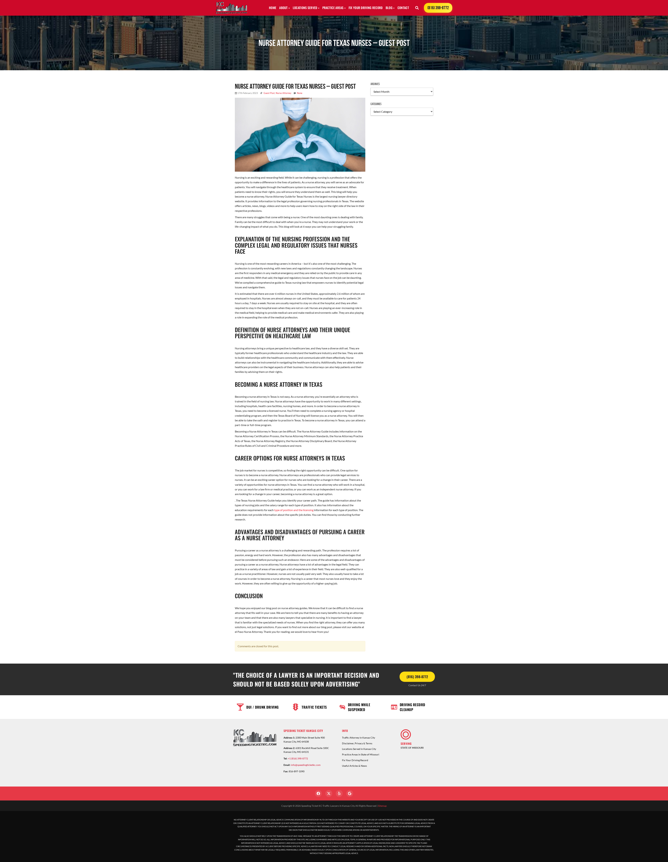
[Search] (416, 7)
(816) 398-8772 (438, 7)
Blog (389, 7)
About (283, 7)
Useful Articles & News (354, 765)
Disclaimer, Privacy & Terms (357, 743)
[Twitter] (328, 793)
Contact (403, 7)
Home (272, 7)
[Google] (349, 793)
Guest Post (269, 93)
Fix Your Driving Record (366, 7)
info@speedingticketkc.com (306, 764)
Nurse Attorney (283, 93)
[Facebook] (318, 793)
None (299, 93)
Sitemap (382, 805)
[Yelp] (339, 793)
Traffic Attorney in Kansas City (358, 737)
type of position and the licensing (293, 510)
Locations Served (305, 7)
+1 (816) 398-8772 (298, 758)
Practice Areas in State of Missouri (360, 754)
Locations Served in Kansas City (359, 748)
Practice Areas (333, 7)
